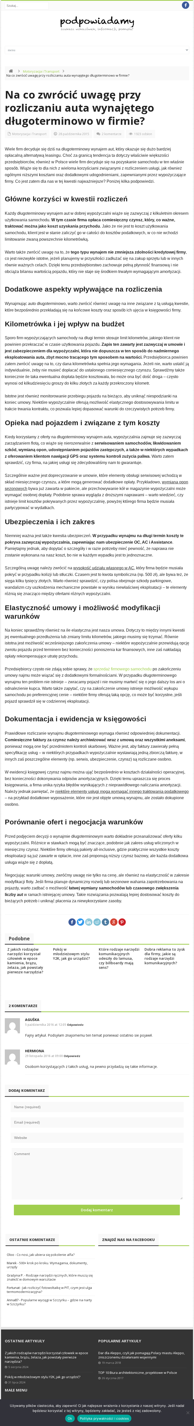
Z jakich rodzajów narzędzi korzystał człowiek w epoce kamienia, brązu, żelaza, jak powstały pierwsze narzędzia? (25, 960)
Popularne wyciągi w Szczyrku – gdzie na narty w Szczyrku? (49, 1302)
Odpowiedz (75, 1025)
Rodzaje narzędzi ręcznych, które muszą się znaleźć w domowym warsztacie (50, 1277)
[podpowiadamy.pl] (97, 24)
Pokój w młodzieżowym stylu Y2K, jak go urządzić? (71, 954)
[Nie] (187, 1412)
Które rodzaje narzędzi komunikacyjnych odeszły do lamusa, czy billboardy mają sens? (119, 958)
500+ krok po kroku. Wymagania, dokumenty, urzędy (47, 1265)
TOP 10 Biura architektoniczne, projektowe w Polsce (137, 1372)
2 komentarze (112, 134)
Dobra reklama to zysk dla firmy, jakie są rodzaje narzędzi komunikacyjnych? (164, 956)
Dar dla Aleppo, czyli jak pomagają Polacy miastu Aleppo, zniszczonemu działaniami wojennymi (141, 1355)
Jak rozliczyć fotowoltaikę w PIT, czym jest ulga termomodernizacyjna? (49, 1289)
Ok (70, 1418)
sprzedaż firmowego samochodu (122, 669)
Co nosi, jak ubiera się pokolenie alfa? (46, 1254)
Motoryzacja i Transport (41, 71)
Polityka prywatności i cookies (104, 1418)
